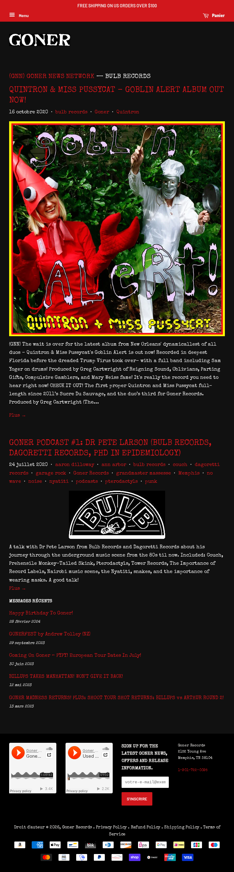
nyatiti (59, 481)
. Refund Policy (144, 827)
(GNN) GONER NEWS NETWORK (51, 76)
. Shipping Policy (180, 827)
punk (151, 481)
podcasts (87, 481)
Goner (102, 112)
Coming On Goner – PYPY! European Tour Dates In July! (75, 655)
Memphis (189, 473)
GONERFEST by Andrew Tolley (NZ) (49, 634)
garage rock (51, 473)
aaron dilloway (74, 465)
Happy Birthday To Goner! (41, 613)
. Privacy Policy (110, 827)
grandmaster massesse (143, 473)
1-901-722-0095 (192, 770)
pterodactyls (121, 481)
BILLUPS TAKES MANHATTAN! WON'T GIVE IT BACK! (66, 676)
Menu (22, 15)
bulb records (71, 112)
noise (35, 481)
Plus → (17, 415)
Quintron (127, 112)
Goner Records (91, 473)
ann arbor (113, 465)
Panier (218, 15)
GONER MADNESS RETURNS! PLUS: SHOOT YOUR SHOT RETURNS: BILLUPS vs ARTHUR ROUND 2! (116, 698)
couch (180, 465)
